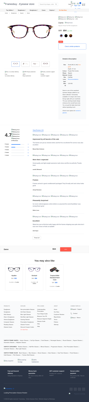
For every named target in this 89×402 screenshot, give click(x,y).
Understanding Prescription (41, 310)
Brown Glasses (42, 353)
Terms (55, 319)
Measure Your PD (42, 316)
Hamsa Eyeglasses (9, 319)
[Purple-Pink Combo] (62, 35)
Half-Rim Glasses (34, 346)
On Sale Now (63, 10)
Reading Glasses (8, 324)
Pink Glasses (16, 355)
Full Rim (68, 25)
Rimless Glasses (22, 346)
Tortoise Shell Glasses (28, 355)
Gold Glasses (7, 355)
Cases (43, 10)
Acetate (70, 75)
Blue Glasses (32, 353)
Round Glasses (67, 340)
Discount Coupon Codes (27, 327)
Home (6, 13)
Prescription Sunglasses (27, 322)
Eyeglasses (21, 10)
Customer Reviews (59, 314)
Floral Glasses (74, 353)
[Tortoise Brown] (71, 35)
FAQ (38, 324)
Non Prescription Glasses (71, 346)
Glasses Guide (41, 321)
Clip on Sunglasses (9, 317)
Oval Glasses (45, 340)
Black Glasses (23, 353)
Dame (28, 13)
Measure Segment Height (44, 318)
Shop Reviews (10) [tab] (38, 130)
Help (69, 4)
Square (22, 13)
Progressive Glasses (56, 346)
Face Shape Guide (42, 313)
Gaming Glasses (25, 319)
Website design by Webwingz (47, 399)
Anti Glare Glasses (26, 312)
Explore (52, 10)
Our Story (56, 312)
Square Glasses (77, 340)
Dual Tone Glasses (63, 353)
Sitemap (56, 324)
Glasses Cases (8, 327)
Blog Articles (57, 317)
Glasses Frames (25, 324)
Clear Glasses (52, 353)
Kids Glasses (7, 314)
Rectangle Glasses (55, 340)
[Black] (66, 35)
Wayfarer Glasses (21, 342)
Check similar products (72, 46)
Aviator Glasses (24, 340)
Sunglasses (33, 10)
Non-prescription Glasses (27, 309)
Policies (56, 322)
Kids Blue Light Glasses (27, 317)
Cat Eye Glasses (34, 340)
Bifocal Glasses (45, 346)
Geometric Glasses (9, 342)
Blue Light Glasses (26, 314)
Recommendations (73, 79)
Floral (64, 25)
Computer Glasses (9, 322)
